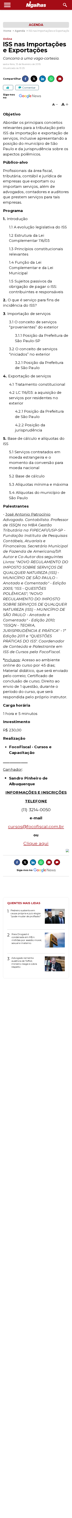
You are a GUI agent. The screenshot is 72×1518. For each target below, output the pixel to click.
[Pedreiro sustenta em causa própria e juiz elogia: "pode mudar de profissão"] (53, 917)
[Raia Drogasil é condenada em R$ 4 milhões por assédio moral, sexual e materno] (53, 941)
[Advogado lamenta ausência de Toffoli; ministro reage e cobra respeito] (53, 965)
